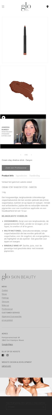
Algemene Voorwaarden (12, 316)
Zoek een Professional (15, 168)
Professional (7, 309)
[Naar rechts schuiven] (31, 154)
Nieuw (4, 294)
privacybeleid (7, 320)
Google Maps (7, 344)
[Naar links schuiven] (20, 154)
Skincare (5, 301)
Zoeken (5, 290)
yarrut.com (6, 366)
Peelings (5, 298)
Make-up (5, 305)
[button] (3, 6)
